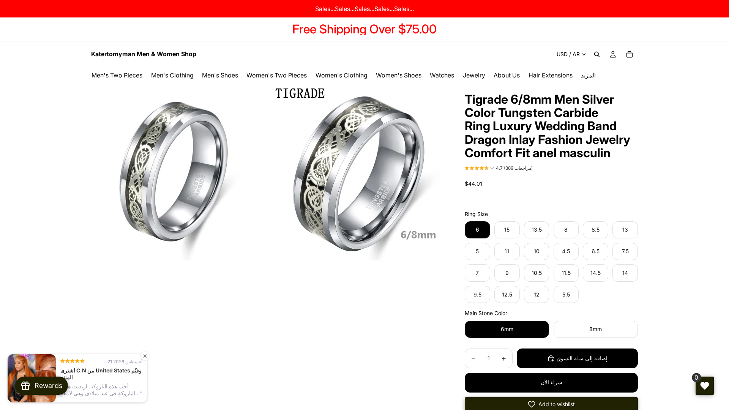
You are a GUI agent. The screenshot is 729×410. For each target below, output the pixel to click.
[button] (499, 168)
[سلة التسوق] (629, 54)
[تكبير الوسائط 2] (358, 172)
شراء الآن (551, 382)
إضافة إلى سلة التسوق (582, 358)
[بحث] (597, 54)
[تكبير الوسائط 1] (179, 172)
